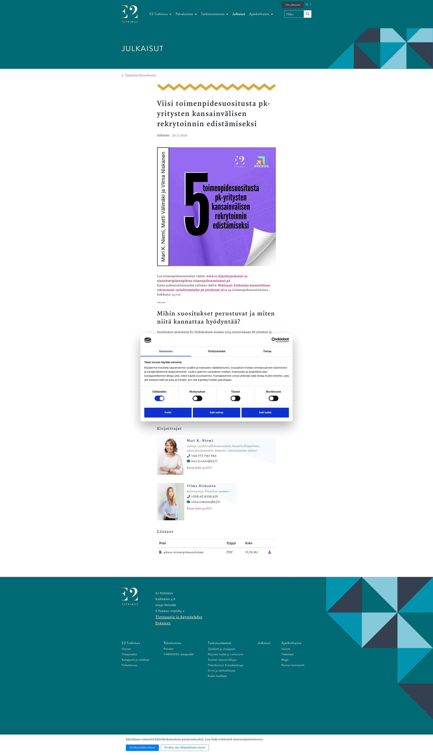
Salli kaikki (265, 412)
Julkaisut (238, 14)
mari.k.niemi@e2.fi (204, 461)
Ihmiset (126, 649)
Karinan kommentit (292, 665)
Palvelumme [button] (185, 14)
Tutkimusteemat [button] (213, 14)
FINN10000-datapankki (179, 654)
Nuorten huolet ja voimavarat (225, 654)
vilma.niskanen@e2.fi (205, 502)
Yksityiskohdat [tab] (216, 351)
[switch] (197, 398)
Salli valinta (216, 412)
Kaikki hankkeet (217, 676)
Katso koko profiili (199, 467)
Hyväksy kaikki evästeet (142, 747)
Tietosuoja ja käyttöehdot (178, 617)
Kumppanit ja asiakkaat (136, 660)
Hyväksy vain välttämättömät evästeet (184, 747)
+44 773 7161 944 (204, 456)
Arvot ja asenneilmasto (221, 670)
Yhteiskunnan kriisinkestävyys (226, 665)
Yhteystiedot (129, 654)
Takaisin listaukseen (140, 75)
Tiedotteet (287, 654)
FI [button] (307, 5)
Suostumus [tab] (166, 351)
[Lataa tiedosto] (269, 552)
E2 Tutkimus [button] (159, 14)
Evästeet (163, 623)
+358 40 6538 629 (204, 496)
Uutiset (285, 649)
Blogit (285, 660)
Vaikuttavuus (130, 665)
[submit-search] (307, 14)
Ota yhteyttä (293, 5)
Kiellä (168, 412)
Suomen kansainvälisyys (222, 660)
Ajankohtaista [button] (259, 14)
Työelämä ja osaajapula (221, 649)
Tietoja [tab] (267, 351)
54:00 (175, 294)
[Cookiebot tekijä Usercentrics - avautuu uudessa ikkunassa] (274, 340)
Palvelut (169, 649)
